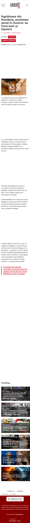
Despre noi (10, 491)
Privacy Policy (5, 494)
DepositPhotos (19, 514)
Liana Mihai (7, 33)
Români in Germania (8, 40)
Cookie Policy (13, 494)
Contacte (20, 491)
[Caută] (27, 5)
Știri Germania (16, 33)
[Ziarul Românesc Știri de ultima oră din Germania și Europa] (15, 5)
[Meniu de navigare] (3, 5)
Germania (12, 37)
